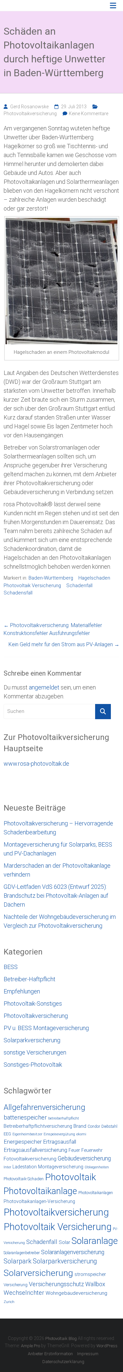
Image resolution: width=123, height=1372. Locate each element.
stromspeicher (90, 1274)
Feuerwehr (92, 1150)
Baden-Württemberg (51, 578)
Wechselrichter (24, 1292)
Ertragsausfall (59, 1141)
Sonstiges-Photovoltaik (33, 1064)
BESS (11, 966)
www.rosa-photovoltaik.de (36, 763)
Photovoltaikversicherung (30, 113)
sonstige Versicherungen (35, 1052)
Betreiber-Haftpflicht (29, 979)
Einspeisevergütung (59, 1134)
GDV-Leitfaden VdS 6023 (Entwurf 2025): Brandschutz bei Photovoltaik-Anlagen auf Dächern (56, 895)
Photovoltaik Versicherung (32, 585)
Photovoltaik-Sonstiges (33, 1003)
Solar (64, 1242)
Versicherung (16, 1284)
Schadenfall (79, 585)
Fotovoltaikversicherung (30, 1159)
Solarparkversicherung (32, 1040)
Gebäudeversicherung (84, 1158)
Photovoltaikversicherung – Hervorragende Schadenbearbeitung (58, 828)
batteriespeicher (25, 1117)
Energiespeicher (23, 1141)
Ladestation (24, 1166)
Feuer (74, 1150)
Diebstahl (109, 1126)
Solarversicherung (38, 1273)
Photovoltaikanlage (40, 1191)
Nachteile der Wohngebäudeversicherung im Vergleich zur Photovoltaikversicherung (60, 921)
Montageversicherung (60, 1166)
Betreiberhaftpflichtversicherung (38, 1126)
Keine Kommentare (88, 113)
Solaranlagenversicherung (72, 1252)
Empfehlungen (22, 991)
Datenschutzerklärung (63, 1361)
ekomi (81, 1134)
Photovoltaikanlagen (95, 1192)
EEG (7, 1133)
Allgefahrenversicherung (44, 1107)
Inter (7, 1167)
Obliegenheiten (97, 1167)
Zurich (9, 1302)
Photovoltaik (70, 1177)
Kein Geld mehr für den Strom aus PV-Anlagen (64, 644)
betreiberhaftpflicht (63, 1118)
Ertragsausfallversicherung (35, 1150)
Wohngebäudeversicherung (76, 1293)
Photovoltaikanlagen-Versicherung (39, 1201)
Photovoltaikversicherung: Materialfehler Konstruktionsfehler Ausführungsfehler (53, 629)
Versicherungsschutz (56, 1284)
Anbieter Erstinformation (50, 1353)
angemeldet (44, 687)
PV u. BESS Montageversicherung (46, 1027)
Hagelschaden (94, 578)
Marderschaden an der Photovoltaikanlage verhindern (57, 870)
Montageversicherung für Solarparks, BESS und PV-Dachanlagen (58, 849)
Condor (94, 1126)
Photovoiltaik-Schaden (24, 1178)
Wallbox (95, 1284)
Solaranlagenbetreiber (22, 1253)
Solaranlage (95, 1240)
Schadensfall (18, 593)
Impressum (87, 1353)
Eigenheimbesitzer (27, 1134)
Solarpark (17, 1261)
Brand (79, 1126)
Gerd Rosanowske (29, 106)
